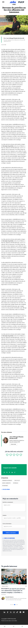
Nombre (4, 515)
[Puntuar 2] (10, 455)
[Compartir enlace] (26, 586)
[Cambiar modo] (22, 626)
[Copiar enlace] (15, 472)
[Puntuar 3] (14, 455)
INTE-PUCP (17, 480)
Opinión (14, 4)
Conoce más (13, 444)
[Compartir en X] (7, 472)
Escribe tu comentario (8, 502)
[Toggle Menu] (3, 2)
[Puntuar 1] (7, 455)
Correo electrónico (7, 523)
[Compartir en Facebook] (9, 472)
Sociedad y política (5, 586)
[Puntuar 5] (20, 455)
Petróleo (15, 483)
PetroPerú (5, 485)
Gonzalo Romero (9, 597)
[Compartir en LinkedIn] (12, 472)
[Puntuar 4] (17, 455)
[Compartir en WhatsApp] (4, 472)
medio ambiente (6, 483)
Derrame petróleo (7, 480)
